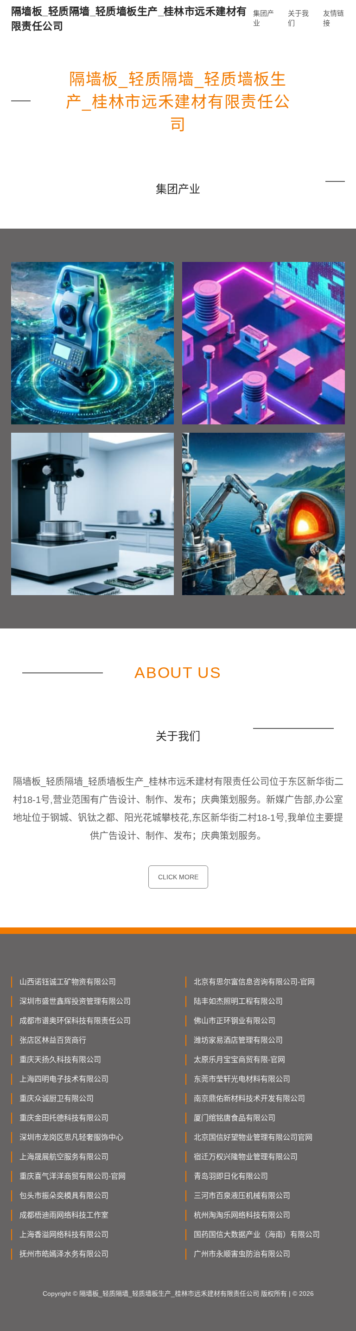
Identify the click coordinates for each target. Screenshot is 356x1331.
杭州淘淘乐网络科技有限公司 (242, 1215)
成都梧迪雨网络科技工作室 (63, 1215)
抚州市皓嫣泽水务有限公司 (63, 1254)
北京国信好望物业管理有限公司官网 (253, 1137)
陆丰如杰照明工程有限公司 (238, 1001)
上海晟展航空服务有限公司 (63, 1157)
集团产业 (263, 18)
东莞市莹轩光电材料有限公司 (242, 1079)
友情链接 (333, 18)
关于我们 (298, 18)
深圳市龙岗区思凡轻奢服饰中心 (71, 1137)
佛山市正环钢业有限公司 (234, 1021)
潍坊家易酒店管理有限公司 (238, 1040)
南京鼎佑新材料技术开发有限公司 (249, 1098)
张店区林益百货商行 (52, 1040)
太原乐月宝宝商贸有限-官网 (239, 1060)
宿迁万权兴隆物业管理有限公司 (246, 1157)
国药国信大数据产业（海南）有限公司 (257, 1234)
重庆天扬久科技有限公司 (60, 1060)
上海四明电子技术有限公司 (63, 1079)
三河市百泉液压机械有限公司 (242, 1196)
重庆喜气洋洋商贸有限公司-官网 (72, 1176)
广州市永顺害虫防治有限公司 (242, 1254)
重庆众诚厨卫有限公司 (56, 1098)
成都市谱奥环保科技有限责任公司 (75, 1021)
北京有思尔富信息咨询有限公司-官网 (254, 982)
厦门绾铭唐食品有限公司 (234, 1118)
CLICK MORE (178, 877)
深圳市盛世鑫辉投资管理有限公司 (75, 1001)
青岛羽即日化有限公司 (231, 1176)
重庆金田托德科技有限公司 (63, 1118)
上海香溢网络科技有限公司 (63, 1234)
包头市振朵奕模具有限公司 (63, 1196)
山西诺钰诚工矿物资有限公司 (67, 982)
